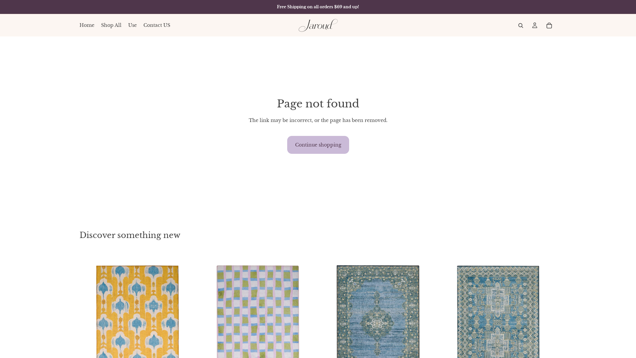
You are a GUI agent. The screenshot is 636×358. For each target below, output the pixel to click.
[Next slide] (186, 324)
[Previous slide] (89, 324)
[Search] (520, 25)
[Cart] (549, 25)
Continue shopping (318, 145)
